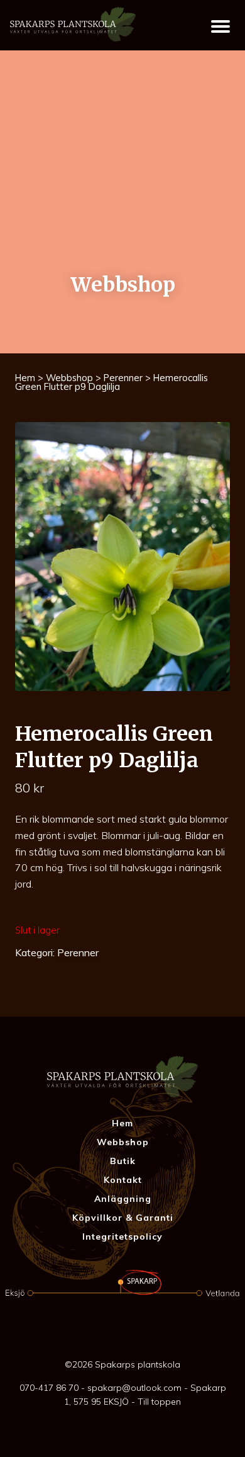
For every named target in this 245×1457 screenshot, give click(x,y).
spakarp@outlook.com (134, 1387)
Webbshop (69, 378)
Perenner (123, 378)
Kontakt (123, 1180)
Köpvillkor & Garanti (122, 1217)
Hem (25, 378)
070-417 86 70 (49, 1387)
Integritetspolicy (122, 1236)
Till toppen (159, 1401)
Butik (123, 1161)
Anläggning (122, 1198)
